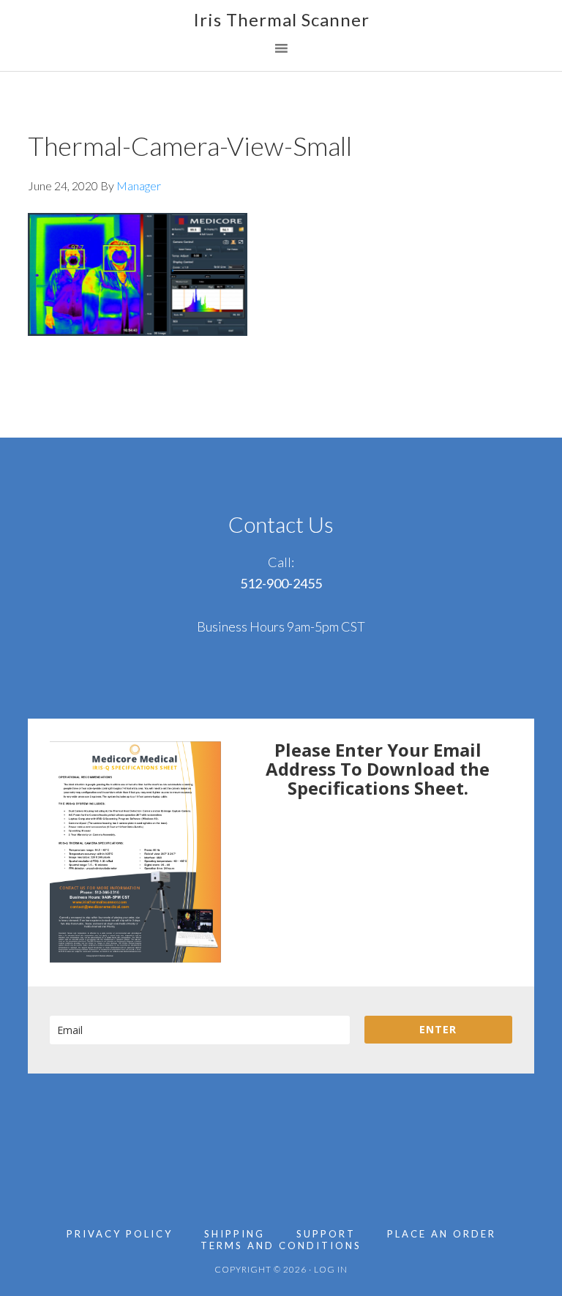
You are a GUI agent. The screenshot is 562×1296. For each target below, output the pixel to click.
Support (326, 1234)
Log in (331, 1269)
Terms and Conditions (281, 1246)
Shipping (234, 1234)
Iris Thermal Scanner (281, 19)
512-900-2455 (281, 583)
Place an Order (441, 1234)
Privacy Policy (120, 1234)
